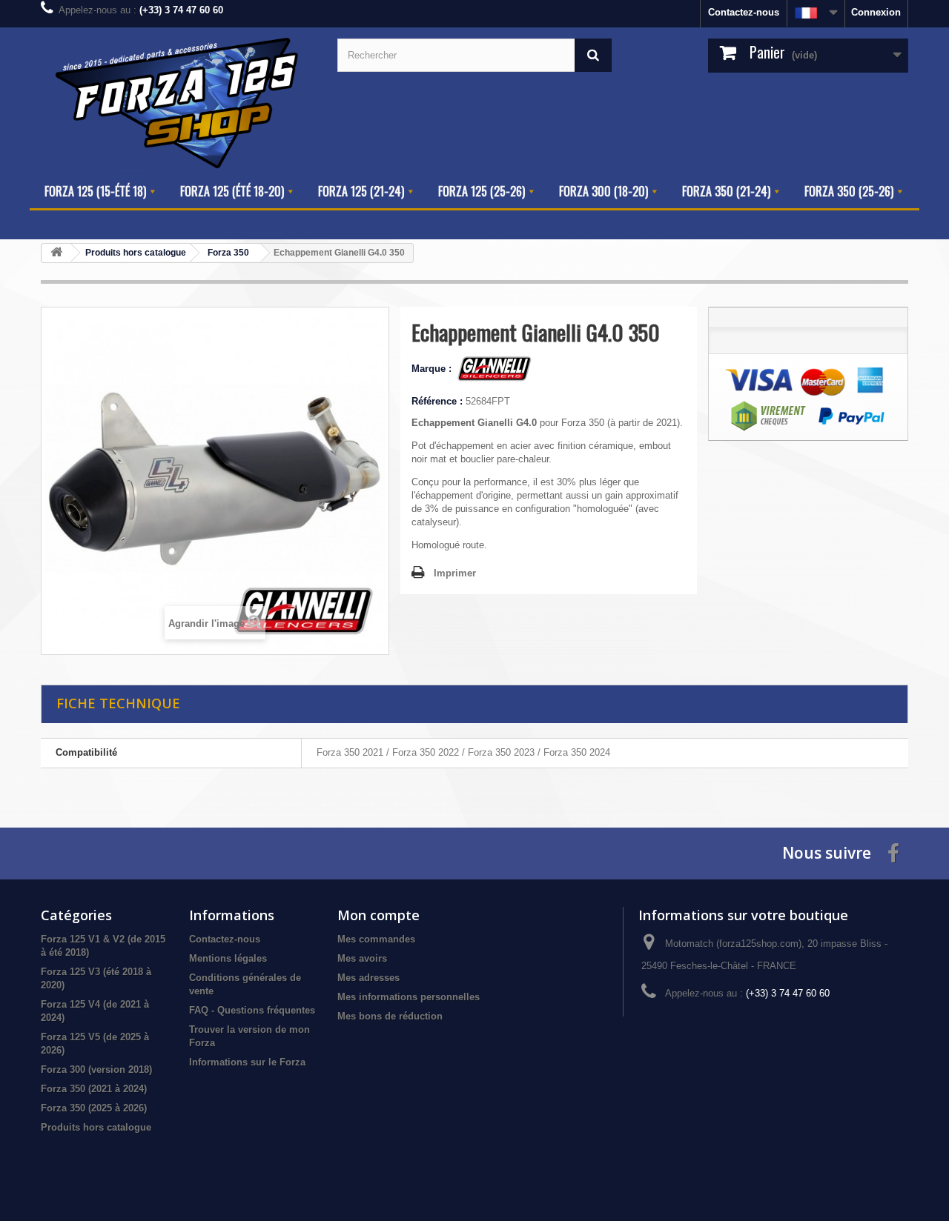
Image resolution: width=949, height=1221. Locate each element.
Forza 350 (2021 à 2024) (94, 1088)
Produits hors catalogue (96, 1127)
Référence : (437, 401)
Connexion (876, 12)
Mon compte (378, 915)
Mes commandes (376, 939)
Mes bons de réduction (390, 1016)
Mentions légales (228, 958)
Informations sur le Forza (247, 1062)
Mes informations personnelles (408, 996)
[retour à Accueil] (56, 253)
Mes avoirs (362, 958)
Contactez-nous (743, 12)
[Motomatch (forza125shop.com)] (178, 101)
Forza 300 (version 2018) (96, 1069)
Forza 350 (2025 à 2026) (94, 1108)
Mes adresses (368, 977)
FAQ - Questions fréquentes (252, 1010)
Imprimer (455, 573)
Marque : (432, 368)
